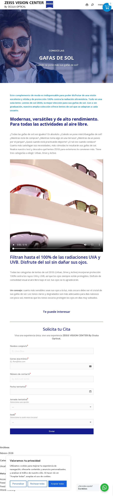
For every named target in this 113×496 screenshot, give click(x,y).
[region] (38, 473)
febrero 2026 (6, 453)
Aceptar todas (57, 483)
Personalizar (18, 483)
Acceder (4, 479)
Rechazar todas (37, 483)
